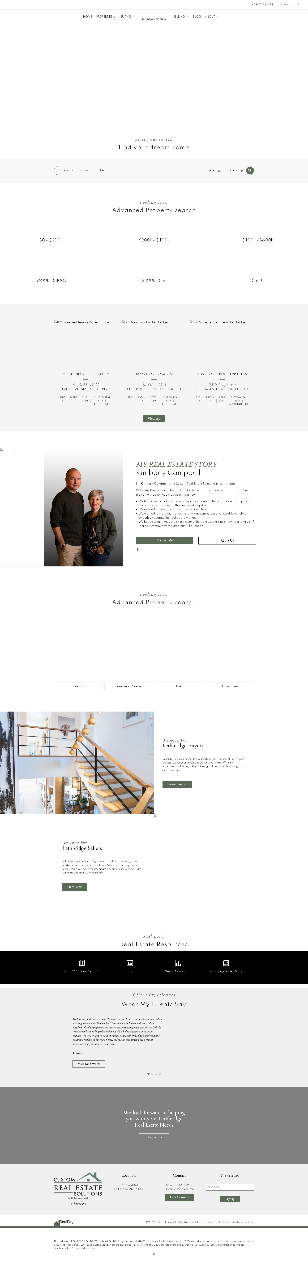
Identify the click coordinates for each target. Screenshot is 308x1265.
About (210, 16)
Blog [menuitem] (197, 16)
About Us (227, 540)
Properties (104, 16)
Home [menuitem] (87, 16)
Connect (285, 4)
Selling (179, 16)
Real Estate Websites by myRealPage (234, 1222)
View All (154, 418)
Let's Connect (154, 1137)
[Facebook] (298, 4)
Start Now (75, 887)
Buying (125, 16)
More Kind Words (89, 1064)
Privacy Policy (205, 1222)
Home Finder (177, 784)
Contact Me (165, 540)
